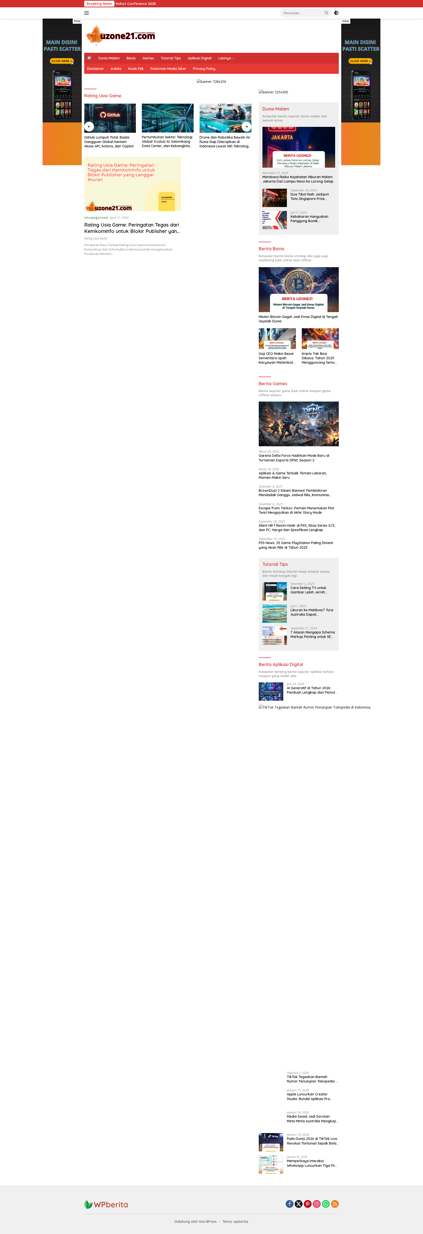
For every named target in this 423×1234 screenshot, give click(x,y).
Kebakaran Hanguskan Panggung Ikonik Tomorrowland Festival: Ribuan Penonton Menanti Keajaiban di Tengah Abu (311, 218)
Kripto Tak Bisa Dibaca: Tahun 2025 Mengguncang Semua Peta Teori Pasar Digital (319, 358)
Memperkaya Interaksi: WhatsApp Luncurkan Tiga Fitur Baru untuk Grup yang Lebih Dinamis (312, 1163)
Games (148, 58)
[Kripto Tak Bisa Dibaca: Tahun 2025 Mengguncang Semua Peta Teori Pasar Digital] (320, 338)
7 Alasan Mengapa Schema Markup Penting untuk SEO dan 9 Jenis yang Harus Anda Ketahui (313, 634)
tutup (77, 21)
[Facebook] (290, 1204)
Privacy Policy (204, 68)
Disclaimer (95, 68)
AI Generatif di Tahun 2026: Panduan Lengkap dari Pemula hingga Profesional (312, 690)
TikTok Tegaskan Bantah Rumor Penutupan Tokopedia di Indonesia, (313, 1079)
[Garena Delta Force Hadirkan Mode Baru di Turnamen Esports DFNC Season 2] (299, 424)
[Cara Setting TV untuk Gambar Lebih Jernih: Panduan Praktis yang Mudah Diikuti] (274, 591)
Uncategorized (96, 217)
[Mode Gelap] (336, 13)
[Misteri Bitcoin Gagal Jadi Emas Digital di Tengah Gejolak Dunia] (299, 289)
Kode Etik (136, 68)
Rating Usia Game (95, 238)
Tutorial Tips (171, 58)
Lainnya (224, 58)
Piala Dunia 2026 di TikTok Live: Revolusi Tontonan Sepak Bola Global (312, 1140)
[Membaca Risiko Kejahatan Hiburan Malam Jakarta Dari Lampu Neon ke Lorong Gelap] (298, 147)
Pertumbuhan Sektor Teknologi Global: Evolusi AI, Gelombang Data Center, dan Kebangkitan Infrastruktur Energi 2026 (167, 141)
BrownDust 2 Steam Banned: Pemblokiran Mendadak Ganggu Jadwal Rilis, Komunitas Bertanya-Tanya (294, 492)
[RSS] (335, 1204)
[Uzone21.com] (121, 35)
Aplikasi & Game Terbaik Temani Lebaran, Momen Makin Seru (293, 475)
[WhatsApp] (326, 1204)
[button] (326, 13)
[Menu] (87, 13)
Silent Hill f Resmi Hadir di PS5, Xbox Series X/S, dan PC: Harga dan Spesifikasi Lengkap (297, 527)
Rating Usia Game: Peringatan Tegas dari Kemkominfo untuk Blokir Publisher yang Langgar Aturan (132, 231)
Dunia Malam (109, 58)
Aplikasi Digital (200, 58)
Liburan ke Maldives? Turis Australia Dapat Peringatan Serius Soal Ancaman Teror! (312, 612)
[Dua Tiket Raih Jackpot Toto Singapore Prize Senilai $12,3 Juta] (274, 198)
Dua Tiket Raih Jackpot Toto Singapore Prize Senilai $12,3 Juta (310, 196)
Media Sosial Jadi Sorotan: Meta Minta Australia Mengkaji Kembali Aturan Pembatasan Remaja (311, 1118)
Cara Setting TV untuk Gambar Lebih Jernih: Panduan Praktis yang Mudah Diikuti (309, 590)
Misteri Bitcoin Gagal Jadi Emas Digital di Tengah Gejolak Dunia (298, 319)
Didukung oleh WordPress (196, 1221)
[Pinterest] (308, 1204)
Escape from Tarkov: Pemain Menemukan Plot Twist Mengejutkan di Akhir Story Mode (296, 510)
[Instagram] (317, 1204)
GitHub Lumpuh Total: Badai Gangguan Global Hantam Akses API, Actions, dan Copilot (109, 141)
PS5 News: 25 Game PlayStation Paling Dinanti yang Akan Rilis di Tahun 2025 (296, 545)
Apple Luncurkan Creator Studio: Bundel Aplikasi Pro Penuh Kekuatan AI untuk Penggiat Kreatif (308, 1096)
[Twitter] (299, 1204)
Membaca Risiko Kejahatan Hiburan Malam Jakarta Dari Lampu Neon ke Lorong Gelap (297, 179)
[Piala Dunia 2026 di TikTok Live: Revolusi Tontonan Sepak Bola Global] (271, 1142)
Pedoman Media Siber (168, 68)
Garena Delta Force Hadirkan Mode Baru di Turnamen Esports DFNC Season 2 (294, 457)
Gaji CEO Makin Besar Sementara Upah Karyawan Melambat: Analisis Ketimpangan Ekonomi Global (276, 358)
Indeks (116, 68)
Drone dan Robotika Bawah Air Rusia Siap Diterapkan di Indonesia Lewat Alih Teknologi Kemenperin (225, 142)
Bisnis (131, 58)
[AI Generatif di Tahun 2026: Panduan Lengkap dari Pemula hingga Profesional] (271, 691)
